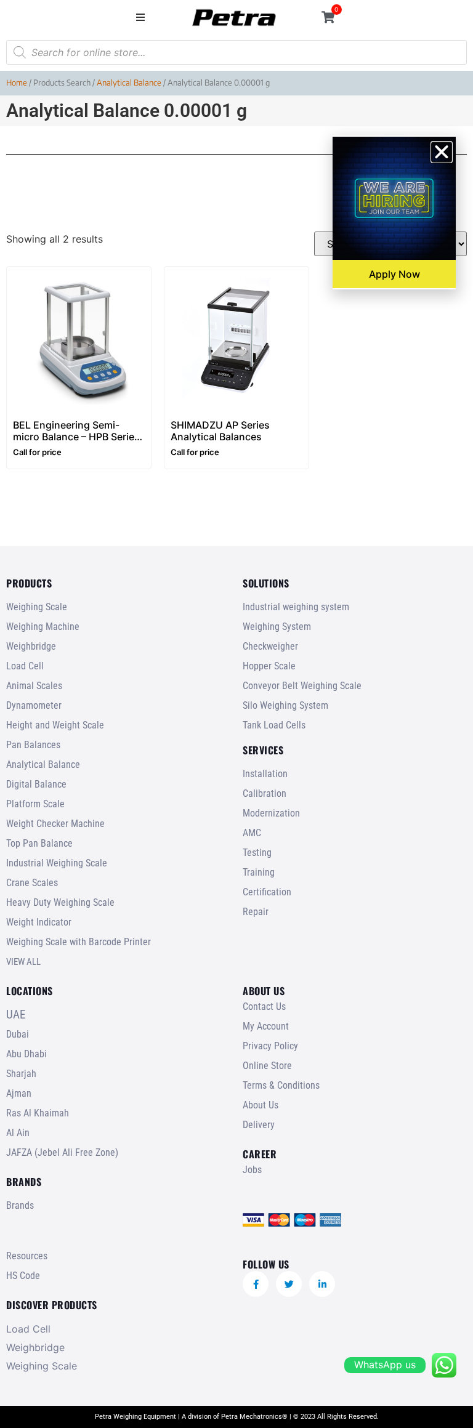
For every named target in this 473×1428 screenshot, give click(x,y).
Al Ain (18, 1133)
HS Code (23, 1275)
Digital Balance (36, 784)
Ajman (18, 1093)
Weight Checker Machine (55, 823)
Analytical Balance (129, 82)
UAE (15, 1014)
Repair (256, 912)
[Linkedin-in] (322, 1284)
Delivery (259, 1125)
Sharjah (21, 1073)
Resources (26, 1256)
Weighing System (277, 626)
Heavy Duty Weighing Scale (60, 902)
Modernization (271, 813)
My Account (266, 1026)
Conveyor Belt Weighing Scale (302, 686)
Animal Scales (34, 686)
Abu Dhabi (26, 1054)
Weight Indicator (38, 922)
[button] (141, 17)
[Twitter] (289, 1284)
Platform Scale (35, 804)
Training (259, 872)
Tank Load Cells (274, 725)
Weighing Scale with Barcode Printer (78, 942)
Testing (257, 852)
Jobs (252, 1170)
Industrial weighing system (296, 607)
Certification (267, 892)
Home (16, 82)
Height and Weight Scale (55, 725)
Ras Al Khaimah (37, 1113)
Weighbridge (31, 646)
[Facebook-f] (256, 1284)
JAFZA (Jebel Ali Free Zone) (62, 1152)
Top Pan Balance (39, 843)
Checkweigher (270, 646)
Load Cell (25, 666)
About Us (260, 1105)
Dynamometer (34, 705)
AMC (252, 833)
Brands (20, 1205)
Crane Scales (32, 883)
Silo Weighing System (285, 705)
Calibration (264, 793)
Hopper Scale (269, 666)
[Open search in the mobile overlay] (236, 52)
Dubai (17, 1034)
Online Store (267, 1065)
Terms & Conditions (281, 1085)
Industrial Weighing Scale (56, 863)
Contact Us (264, 1006)
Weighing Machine (42, 626)
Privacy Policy (270, 1046)
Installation (265, 774)
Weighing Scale (36, 607)
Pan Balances (33, 745)
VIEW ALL (23, 961)
